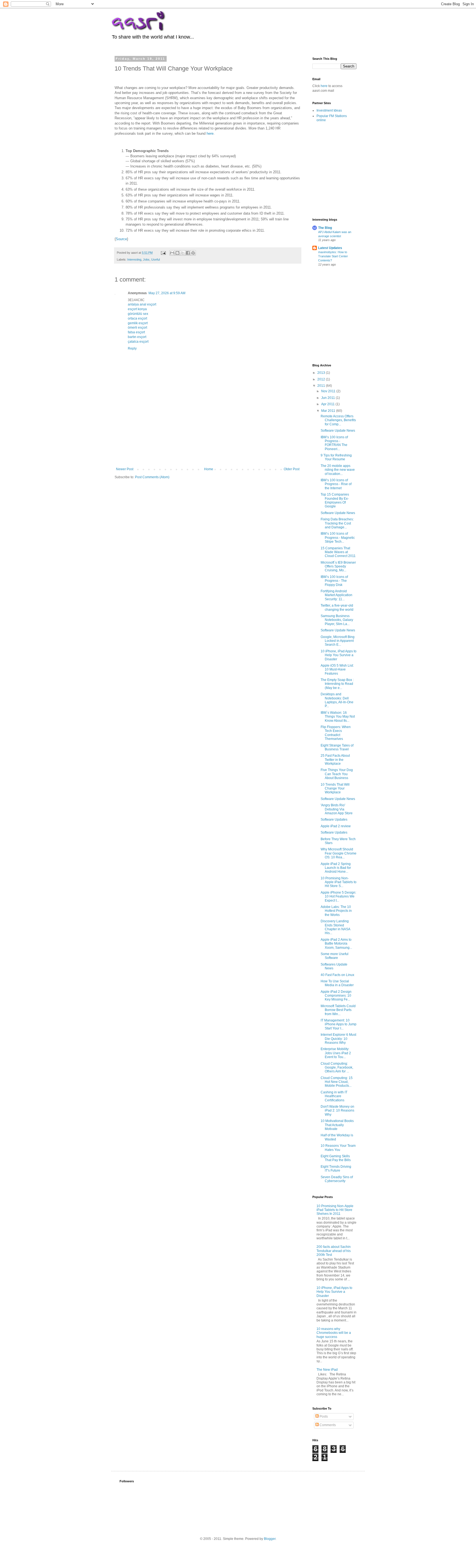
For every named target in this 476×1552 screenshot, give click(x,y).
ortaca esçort (137, 318)
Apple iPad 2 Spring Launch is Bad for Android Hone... (336, 868)
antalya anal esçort (142, 304)
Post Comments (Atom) (152, 477)
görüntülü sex (138, 314)
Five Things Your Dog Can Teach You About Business (337, 774)
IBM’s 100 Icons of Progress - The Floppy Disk (334, 581)
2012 (321, 379)
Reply (132, 348)
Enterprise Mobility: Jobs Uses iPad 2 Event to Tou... (336, 1053)
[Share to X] (182, 253)
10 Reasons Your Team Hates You (338, 1147)
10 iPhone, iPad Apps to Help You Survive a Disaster (338, 655)
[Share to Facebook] (188, 253)
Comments (327, 1425)
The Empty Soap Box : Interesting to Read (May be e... (337, 684)
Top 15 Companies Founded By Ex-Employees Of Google (335, 500)
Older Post (291, 469)
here (210, 133)
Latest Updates (330, 248)
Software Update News (338, 430)
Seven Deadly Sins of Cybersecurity (337, 1179)
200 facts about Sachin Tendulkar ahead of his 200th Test (334, 1251)
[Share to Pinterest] (193, 253)
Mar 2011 (328, 411)
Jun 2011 (328, 398)
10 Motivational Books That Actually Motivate (337, 1125)
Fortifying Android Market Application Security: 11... (336, 595)
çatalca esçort (138, 342)
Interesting (134, 259)
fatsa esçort (136, 332)
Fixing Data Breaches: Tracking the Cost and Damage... (337, 523)
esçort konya (137, 309)
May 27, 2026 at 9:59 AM (166, 293)
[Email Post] (163, 252)
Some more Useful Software (334, 956)
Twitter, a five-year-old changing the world (337, 607)
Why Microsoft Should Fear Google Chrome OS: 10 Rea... (338, 853)
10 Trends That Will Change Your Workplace (335, 788)
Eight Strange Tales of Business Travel (337, 747)
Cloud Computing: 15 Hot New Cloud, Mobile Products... (337, 1082)
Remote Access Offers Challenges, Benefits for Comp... (338, 420)
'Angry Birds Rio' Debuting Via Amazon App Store (337, 809)
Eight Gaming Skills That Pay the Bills (336, 1158)
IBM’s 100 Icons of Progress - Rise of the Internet (336, 484)
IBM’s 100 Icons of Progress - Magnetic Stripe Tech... (338, 538)
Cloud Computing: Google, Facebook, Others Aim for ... (337, 1068)
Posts (323, 1416)
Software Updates (334, 819)
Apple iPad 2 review (336, 826)
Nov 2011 (328, 391)
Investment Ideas (329, 110)
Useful (155, 259)
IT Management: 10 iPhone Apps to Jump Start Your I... (338, 1024)
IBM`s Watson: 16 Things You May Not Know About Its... (338, 717)
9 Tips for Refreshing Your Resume (336, 457)
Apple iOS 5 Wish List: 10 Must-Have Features (337, 669)
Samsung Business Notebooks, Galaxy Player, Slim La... (337, 620)
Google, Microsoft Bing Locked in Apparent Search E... (338, 641)
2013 (321, 373)
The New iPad (327, 1370)
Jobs (146, 259)
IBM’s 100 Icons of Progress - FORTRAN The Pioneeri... (334, 443)
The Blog (325, 228)
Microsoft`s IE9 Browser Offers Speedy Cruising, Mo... (338, 566)
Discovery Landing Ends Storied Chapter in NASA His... (335, 927)
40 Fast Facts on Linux (337, 975)
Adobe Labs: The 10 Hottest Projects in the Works (336, 911)
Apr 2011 (328, 404)
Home (208, 469)
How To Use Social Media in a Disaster (337, 983)
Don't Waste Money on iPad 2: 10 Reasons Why (337, 1110)
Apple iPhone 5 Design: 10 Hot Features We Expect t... (338, 896)
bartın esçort (137, 337)
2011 (321, 386)
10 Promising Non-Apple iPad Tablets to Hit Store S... (338, 882)
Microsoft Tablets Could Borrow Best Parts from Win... (338, 1010)
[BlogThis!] (177, 253)
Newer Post (124, 469)
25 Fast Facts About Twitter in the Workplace (335, 760)
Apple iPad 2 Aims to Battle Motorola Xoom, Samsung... (336, 944)
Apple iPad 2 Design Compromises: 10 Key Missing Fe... (336, 996)
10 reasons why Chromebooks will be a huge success (334, 1333)
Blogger (269, 1539)
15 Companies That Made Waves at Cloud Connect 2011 (338, 552)
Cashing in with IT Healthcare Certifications (334, 1096)
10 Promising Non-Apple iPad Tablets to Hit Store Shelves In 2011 (335, 1210)
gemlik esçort (138, 323)
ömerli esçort (137, 327)
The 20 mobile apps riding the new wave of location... (338, 470)
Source (121, 239)
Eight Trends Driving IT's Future (336, 1168)
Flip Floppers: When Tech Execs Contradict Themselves (336, 733)
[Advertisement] (215, 448)
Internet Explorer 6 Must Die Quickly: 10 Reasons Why (338, 1039)
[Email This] (172, 253)
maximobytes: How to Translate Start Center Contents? (333, 256)
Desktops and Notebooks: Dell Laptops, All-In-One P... (337, 700)
